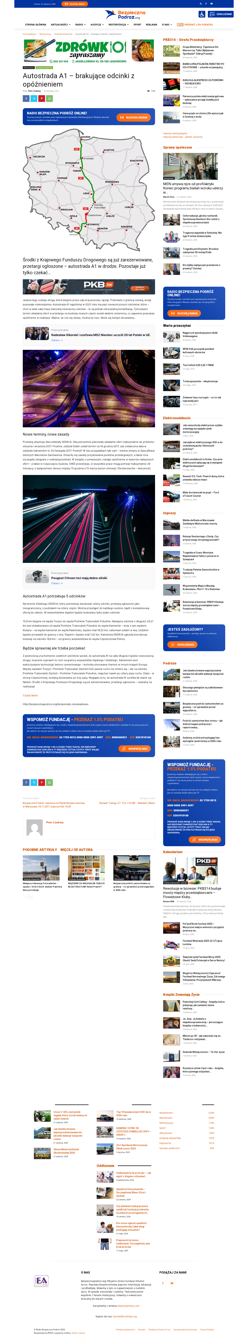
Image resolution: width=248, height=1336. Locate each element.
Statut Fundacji (207, 1329)
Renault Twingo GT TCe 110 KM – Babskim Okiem (127, 803)
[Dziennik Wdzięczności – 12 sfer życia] (171, 1056)
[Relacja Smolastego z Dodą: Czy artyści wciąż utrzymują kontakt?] (171, 540)
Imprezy (169, 513)
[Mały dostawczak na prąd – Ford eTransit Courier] (171, 496)
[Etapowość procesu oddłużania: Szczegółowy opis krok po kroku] (105, 1244)
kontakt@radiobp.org (125, 1316)
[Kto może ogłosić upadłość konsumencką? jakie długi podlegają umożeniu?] (105, 1227)
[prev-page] (25, 897)
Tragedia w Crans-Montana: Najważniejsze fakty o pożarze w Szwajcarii (201, 556)
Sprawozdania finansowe (185, 1329)
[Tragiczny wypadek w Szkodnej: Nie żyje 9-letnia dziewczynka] (171, 237)
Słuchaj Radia (77, 4)
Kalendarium (173, 852)
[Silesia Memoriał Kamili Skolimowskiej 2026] (42, 1153)
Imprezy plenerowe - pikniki (175, 883)
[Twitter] (34, 98)
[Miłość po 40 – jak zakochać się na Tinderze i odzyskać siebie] (171, 1040)
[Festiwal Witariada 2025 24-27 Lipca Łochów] (171, 945)
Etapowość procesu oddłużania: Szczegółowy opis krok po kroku (133, 1243)
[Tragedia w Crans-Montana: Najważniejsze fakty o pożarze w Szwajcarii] (171, 557)
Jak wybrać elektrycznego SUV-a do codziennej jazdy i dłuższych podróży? (203, 445)
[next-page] (30, 897)
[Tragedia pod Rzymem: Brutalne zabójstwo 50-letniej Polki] (171, 253)
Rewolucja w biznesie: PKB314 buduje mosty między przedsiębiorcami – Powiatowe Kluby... (203, 605)
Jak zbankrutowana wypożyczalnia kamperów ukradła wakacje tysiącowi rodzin (203, 674)
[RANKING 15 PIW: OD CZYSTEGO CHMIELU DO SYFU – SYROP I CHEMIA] (105, 1132)
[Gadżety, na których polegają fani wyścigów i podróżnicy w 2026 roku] (171, 742)
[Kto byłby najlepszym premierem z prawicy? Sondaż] (171, 269)
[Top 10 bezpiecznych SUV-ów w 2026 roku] (105, 1116)
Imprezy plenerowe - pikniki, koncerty (182, 136)
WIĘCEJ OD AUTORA (76, 850)
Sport (137, 24)
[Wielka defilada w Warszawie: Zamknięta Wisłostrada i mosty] (171, 524)
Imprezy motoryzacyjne (175, 133)
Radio (79, 24)
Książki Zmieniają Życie (181, 995)
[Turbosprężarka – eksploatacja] (171, 385)
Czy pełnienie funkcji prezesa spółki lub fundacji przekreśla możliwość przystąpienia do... (132, 1209)
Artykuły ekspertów (63, 34)
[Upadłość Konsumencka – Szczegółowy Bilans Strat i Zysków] (105, 1193)
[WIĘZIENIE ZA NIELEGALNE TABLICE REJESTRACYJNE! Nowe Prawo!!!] (89, 868)
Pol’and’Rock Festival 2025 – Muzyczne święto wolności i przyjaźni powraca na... (203, 927)
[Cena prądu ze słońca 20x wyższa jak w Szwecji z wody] (171, 117)
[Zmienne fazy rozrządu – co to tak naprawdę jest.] (171, 401)
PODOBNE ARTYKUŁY (40, 850)
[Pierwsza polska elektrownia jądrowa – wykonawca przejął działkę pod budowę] (171, 100)
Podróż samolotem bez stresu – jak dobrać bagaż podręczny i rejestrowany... (203, 724)
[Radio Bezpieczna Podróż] (125, 14)
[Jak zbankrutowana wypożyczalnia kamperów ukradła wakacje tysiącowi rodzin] (171, 674)
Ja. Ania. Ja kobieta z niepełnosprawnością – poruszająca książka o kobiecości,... (203, 1022)
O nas (165, 24)
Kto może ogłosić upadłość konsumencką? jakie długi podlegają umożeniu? (131, 1226)
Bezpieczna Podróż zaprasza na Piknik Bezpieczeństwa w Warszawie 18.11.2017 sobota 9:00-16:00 (54, 805)
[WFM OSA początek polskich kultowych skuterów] (171, 353)
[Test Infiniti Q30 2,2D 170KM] (171, 369)
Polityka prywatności (125, 1329)
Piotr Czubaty (34, 91)
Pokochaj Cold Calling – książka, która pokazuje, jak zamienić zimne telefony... (204, 1005)
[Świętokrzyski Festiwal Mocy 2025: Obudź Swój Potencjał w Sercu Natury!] (171, 961)
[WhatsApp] (49, 98)
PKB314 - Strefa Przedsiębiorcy (188, 40)
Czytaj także (30, 695)
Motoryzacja (45, 34)
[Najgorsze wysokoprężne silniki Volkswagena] (171, 337)
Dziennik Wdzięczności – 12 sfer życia (204, 1052)
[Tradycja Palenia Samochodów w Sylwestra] (171, 574)
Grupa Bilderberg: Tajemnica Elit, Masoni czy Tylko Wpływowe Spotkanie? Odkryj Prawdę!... (201, 50)
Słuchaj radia (136, 117)
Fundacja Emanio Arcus (159, 1329)
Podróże (169, 663)
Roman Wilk (168, 901)
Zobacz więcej (78, 1332)
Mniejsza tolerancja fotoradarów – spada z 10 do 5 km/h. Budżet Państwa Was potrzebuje (42, 886)
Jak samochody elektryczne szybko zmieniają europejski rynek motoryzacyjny (203, 428)
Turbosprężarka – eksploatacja (200, 381)
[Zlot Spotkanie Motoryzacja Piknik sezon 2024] (105, 1149)
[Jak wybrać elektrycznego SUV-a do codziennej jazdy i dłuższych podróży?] (171, 446)
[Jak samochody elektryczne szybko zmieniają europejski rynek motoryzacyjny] (171, 429)
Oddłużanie (185, 644)
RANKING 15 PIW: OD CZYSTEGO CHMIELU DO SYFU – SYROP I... (133, 1131)
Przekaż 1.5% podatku (199, 24)
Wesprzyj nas (137, 748)
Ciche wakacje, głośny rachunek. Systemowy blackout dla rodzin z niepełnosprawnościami (201, 219)
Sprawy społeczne (177, 147)
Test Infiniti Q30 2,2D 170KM (198, 365)
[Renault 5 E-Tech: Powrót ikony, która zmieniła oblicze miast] (171, 480)
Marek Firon (168, 197)
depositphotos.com (129, 1305)
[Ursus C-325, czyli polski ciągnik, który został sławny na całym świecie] (42, 1116)
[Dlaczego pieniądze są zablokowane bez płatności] (171, 691)
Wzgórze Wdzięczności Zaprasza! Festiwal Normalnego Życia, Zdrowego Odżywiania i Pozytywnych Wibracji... (204, 976)
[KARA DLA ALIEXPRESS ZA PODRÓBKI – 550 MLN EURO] (171, 84)
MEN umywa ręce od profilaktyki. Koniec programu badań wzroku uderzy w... (193, 188)
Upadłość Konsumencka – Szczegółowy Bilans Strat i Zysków (131, 1192)
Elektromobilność (177, 418)
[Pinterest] (41, 98)
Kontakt (141, 1329)
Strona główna (35, 24)
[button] (200, 3)
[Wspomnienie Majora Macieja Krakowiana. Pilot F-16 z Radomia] (171, 590)
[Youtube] (211, 3)
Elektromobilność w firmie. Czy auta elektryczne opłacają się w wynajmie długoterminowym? (202, 462)
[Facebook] (206, 3)
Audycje (96, 24)
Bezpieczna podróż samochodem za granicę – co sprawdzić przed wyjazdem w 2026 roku (133, 886)
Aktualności (59, 24)
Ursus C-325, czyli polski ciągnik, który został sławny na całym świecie (70, 1115)
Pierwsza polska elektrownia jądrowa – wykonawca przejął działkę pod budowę (203, 99)
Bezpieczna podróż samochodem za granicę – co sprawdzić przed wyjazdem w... (203, 707)
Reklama (151, 24)
